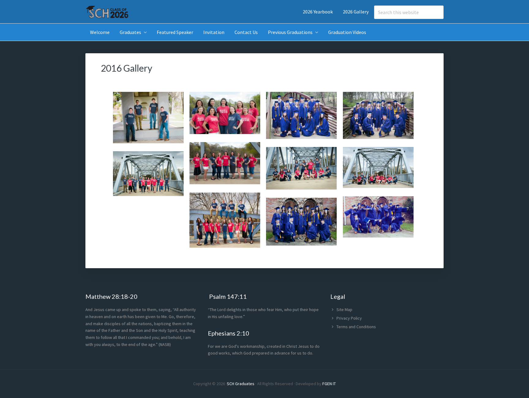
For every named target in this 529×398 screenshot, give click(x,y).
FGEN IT (329, 383)
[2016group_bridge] (224, 221)
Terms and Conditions (356, 326)
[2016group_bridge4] (301, 169)
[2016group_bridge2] (148, 174)
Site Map (344, 309)
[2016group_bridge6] (378, 116)
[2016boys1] (148, 118)
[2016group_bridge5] (301, 116)
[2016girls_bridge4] (224, 114)
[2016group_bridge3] (378, 168)
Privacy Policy (349, 318)
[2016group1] (301, 223)
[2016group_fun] (378, 218)
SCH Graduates (240, 383)
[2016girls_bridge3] (224, 164)
